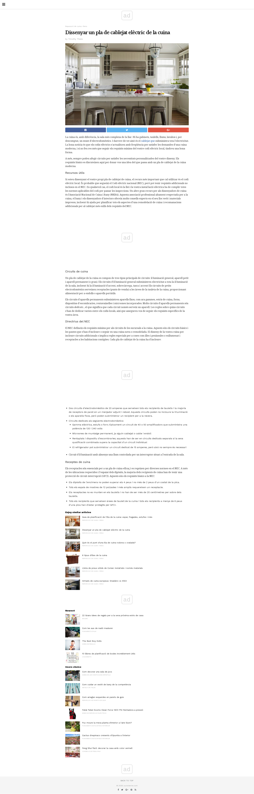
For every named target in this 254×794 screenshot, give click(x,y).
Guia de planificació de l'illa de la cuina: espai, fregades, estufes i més (117, 517)
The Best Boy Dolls (92, 641)
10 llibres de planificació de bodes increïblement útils (108, 653)
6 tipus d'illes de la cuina (94, 555)
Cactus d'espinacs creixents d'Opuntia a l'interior (106, 735)
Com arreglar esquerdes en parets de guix (103, 697)
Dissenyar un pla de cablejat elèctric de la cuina (106, 530)
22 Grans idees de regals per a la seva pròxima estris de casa (112, 615)
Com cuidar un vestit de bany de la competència (106, 684)
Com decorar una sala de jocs (97, 672)
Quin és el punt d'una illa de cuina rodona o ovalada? (109, 542)
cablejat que (148, 141)
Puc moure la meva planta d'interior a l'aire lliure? (107, 723)
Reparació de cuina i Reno (76, 26)
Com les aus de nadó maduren (97, 628)
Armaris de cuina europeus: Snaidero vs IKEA (104, 581)
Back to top (127, 781)
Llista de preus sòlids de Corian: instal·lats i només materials (112, 568)
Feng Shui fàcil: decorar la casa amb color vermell (107, 748)
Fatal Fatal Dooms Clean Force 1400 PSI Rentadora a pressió (112, 710)
